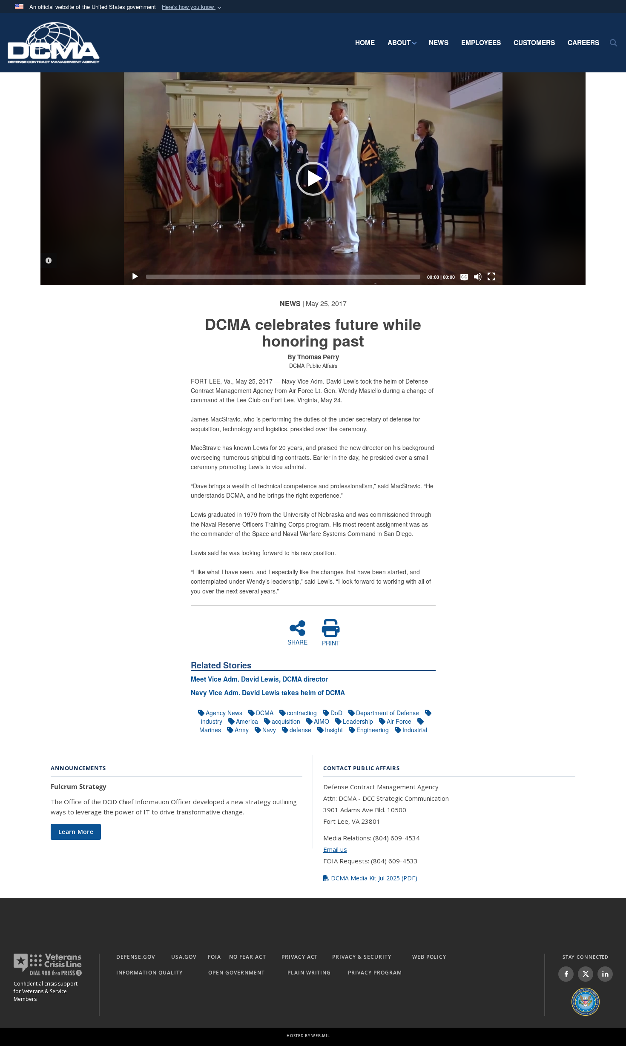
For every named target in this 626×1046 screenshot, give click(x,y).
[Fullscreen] (491, 276)
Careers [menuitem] (583, 42)
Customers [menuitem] (534, 42)
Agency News (224, 712)
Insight (334, 729)
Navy (269, 729)
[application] (313, 178)
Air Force (399, 721)
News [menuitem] (438, 42)
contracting (302, 712)
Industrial (414, 729)
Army (242, 729)
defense (300, 729)
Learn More (75, 832)
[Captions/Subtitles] (464, 276)
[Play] (135, 276)
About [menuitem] (399, 42)
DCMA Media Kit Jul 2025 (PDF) (373, 878)
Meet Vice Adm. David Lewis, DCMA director (259, 679)
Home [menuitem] (365, 42)
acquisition (286, 721)
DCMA (264, 712)
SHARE (297, 641)
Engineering (372, 729)
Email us (335, 849)
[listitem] (566, 974)
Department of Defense (387, 712)
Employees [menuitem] (481, 42)
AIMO (321, 721)
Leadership (358, 721)
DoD (336, 712)
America (247, 721)
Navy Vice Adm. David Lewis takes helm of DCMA (268, 692)
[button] (192, 7)
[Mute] (478, 276)
